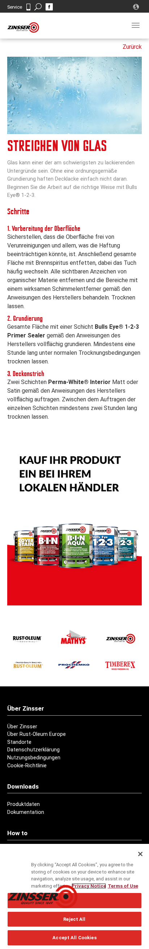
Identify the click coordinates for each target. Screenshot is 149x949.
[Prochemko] (74, 665)
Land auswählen (137, 7)
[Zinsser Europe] (120, 639)
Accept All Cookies (74, 937)
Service (14, 7)
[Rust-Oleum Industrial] (27, 639)
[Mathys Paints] (74, 637)
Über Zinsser (22, 727)
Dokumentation (25, 812)
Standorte (19, 742)
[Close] (140, 854)
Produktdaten (23, 804)
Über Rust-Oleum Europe (36, 734)
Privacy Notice (89, 886)
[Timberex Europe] (120, 665)
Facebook (49, 6)
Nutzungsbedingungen (33, 758)
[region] (74, 896)
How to (17, 833)
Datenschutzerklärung (33, 750)
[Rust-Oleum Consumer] (27, 665)
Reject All (74, 919)
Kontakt (28, 7)
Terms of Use (123, 886)
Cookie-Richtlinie (27, 766)
